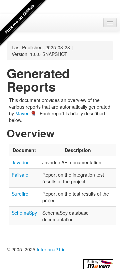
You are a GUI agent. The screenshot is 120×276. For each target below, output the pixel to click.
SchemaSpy (24, 212)
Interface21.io (51, 249)
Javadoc (20, 162)
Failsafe (20, 174)
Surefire (20, 193)
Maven (22, 113)
